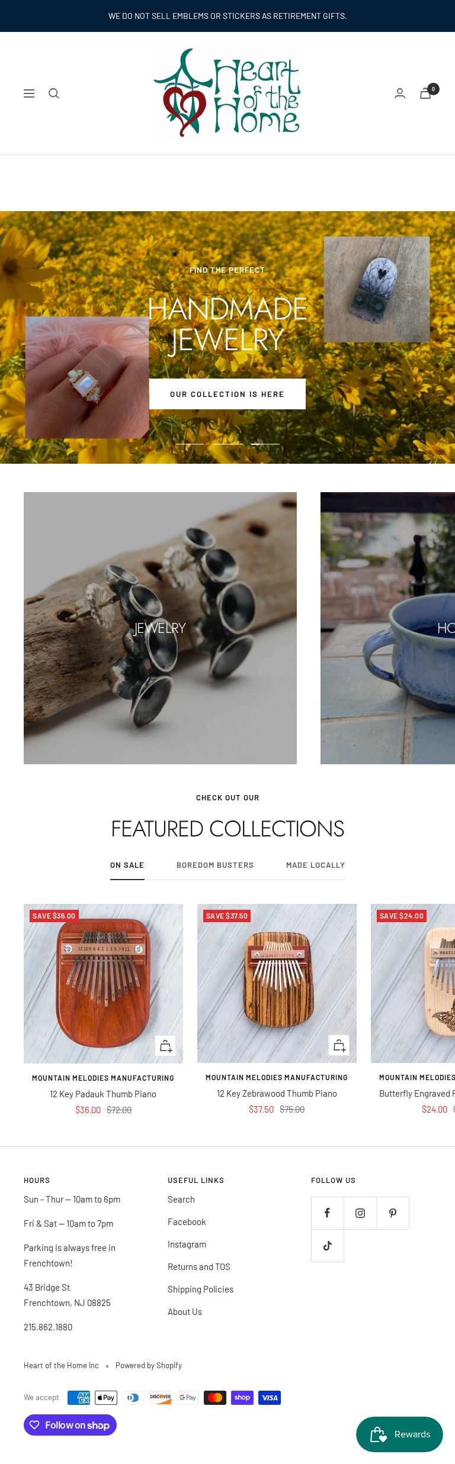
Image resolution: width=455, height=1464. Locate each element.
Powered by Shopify (149, 1365)
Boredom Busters (215, 865)
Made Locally (315, 865)
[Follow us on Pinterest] (392, 1213)
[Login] (400, 93)
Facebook (187, 1221)
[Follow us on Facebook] (327, 1213)
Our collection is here (227, 394)
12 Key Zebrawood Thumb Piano (277, 1093)
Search (181, 1199)
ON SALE (127, 865)
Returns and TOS (199, 1266)
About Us (185, 1311)
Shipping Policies (200, 1289)
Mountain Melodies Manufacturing (103, 1078)
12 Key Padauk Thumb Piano (103, 1093)
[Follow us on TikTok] (327, 1245)
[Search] (54, 93)
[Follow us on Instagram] (360, 1213)
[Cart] (425, 93)
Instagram (187, 1244)
